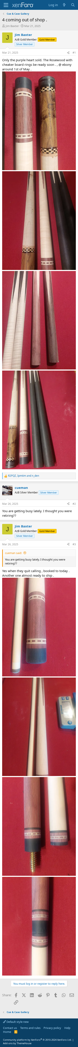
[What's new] (64, 5)
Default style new (17, 1022)
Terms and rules (30, 1028)
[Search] (73, 5)
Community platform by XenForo (37, 1039)
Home (7, 1032)
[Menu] (6, 5)
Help (67, 1028)
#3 (74, 544)
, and (23, 476)
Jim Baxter (12, 26)
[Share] (68, 52)
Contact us (10, 1028)
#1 (74, 52)
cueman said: (13, 553)
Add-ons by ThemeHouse (17, 1043)
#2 (74, 504)
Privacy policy (52, 1028)
